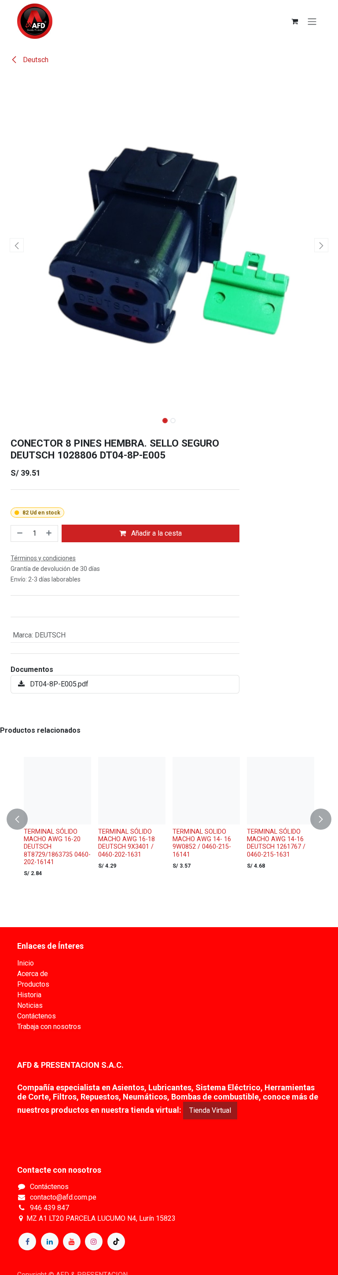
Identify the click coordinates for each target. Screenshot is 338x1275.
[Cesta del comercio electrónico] (294, 21)
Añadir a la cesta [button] (155, 533)
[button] (17, 245)
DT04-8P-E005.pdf (58, 684)
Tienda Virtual (210, 1110)
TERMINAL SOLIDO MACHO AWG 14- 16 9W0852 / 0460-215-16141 (202, 843)
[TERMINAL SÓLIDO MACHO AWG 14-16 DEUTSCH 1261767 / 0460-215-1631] (280, 790)
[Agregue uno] (50, 533)
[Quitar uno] (19, 533)
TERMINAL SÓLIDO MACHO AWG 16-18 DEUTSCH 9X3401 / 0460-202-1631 (126, 843)
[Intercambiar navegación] (312, 21)
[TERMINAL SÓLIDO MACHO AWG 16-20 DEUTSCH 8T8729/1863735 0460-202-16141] (57, 790)
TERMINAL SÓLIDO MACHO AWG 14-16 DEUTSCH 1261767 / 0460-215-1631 (276, 843)
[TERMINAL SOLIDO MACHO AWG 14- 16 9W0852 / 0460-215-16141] (206, 790)
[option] (169, 819)
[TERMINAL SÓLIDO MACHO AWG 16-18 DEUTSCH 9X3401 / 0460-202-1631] (131, 790)
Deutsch (34, 60)
